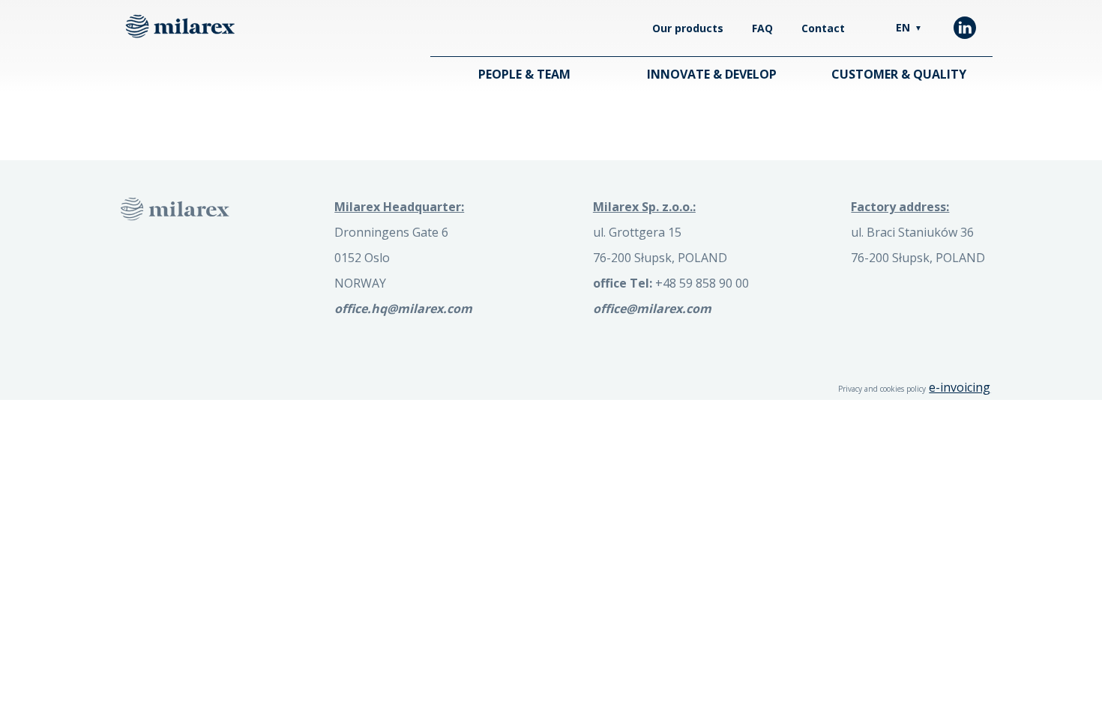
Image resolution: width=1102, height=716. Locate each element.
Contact (823, 28)
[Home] (180, 26)
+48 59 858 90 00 (671, 283)
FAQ (762, 28)
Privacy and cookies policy (882, 388)
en (909, 27)
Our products (687, 28)
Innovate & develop (712, 74)
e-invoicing (959, 387)
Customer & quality (898, 74)
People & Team (524, 74)
